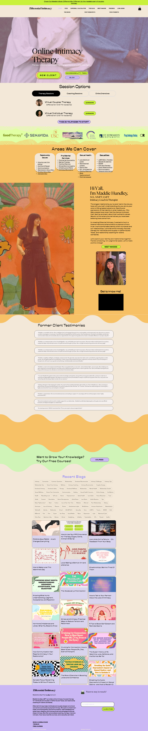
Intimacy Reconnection (87, 485)
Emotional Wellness (72, 488)
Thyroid (101, 517)
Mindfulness (85, 506)
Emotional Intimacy (40, 488)
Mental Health (93, 488)
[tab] (46, 93)
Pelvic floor (38, 517)
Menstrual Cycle (102, 513)
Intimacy (37, 481)
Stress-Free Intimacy (52, 485)
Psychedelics (88, 517)
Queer (55, 513)
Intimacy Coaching (73, 485)
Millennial (37, 513)
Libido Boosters (94, 499)
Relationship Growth (105, 488)
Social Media (71, 513)
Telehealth (37, 510)
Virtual (61, 510)
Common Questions (56, 481)
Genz (85, 510)
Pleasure (57, 506)
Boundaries (52, 499)
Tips (102, 499)
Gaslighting (71, 517)
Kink (111, 510)
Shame (64, 506)
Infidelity (79, 517)
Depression (87, 513)
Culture (56, 503)
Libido (36, 499)
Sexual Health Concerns (86, 492)
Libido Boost (75, 499)
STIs (95, 517)
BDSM (105, 510)
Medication (53, 510)
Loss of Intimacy (47, 506)
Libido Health (81, 495)
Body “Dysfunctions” (40, 503)
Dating (106, 503)
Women (56, 517)
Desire (62, 495)
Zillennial (86, 503)
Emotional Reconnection (81, 481)
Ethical (63, 517)
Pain (44, 513)
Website (78, 503)
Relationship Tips (39, 485)
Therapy (62, 488)
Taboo (79, 513)
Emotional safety (52, 488)
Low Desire (84, 499)
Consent (43, 499)
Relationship (83, 488)
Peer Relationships (96, 503)
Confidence (110, 492)
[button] (139, 8)
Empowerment (71, 495)
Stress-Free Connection (52, 492)
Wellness (63, 485)
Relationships (68, 481)
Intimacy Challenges (96, 481)
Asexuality (78, 510)
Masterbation (108, 506)
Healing (75, 492)
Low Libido (91, 495)
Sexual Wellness (39, 492)
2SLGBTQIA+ (69, 510)
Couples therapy (100, 485)
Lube (94, 513)
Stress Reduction (101, 495)
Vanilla (108, 517)
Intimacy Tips (108, 481)
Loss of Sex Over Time (67, 503)
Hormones (37, 506)
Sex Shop (62, 513)
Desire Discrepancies (63, 499)
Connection (45, 481)
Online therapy (100, 492)
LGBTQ (92, 510)
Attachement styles (74, 506)
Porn (49, 513)
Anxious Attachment (96, 506)
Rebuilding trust (45, 495)
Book (50, 503)
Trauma (98, 510)
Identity (45, 510)
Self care (55, 495)
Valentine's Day (48, 517)
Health (36, 495)
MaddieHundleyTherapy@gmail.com (44, 695)
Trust (109, 495)
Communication (66, 492)
